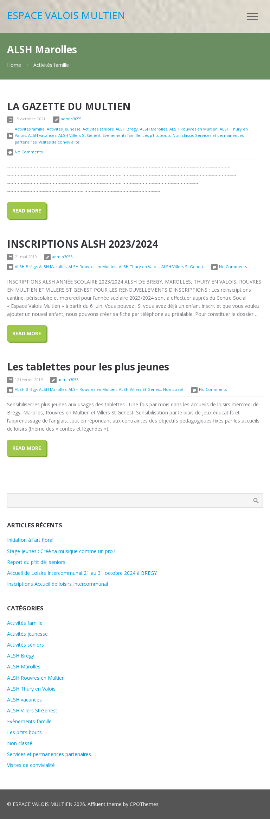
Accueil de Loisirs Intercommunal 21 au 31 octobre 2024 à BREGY (82, 573)
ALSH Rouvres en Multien (193, 129)
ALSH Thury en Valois (139, 266)
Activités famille (51, 65)
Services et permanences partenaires (49, 754)
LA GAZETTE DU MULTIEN (69, 106)
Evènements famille (121, 135)
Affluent (96, 804)
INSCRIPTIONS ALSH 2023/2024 (82, 243)
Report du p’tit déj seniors (36, 562)
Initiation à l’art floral (30, 540)
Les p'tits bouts (156, 135)
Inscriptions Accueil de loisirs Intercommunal (57, 583)
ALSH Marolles (153, 129)
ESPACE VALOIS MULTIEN (66, 15)
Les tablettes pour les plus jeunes (88, 366)
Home (14, 65)
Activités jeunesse (64, 129)
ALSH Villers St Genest (79, 135)
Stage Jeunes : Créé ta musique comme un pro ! (61, 551)
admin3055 (71, 118)
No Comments (29, 151)
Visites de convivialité (59, 142)
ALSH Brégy (127, 129)
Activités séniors (98, 129)
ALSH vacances (42, 135)
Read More (26, 210)
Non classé (183, 135)
